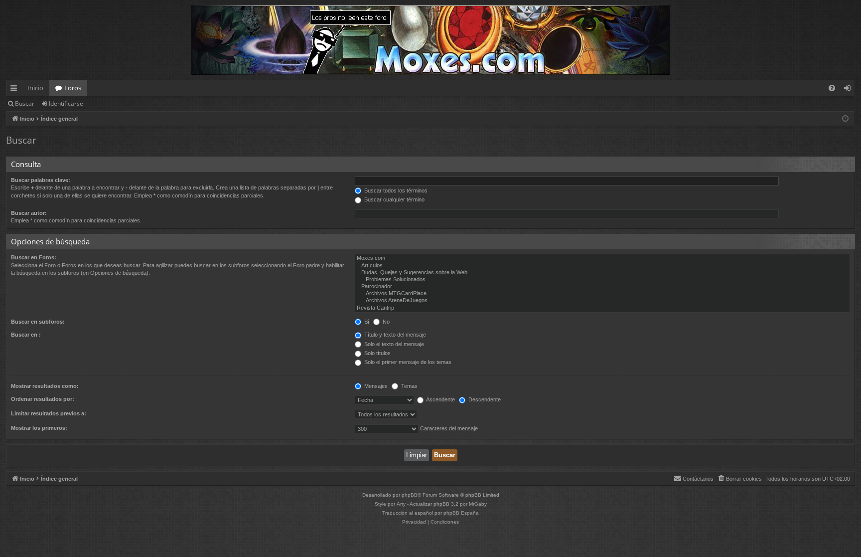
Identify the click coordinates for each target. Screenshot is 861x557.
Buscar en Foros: (33, 257)
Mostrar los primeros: (39, 428)
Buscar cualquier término (394, 199)
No (385, 322)
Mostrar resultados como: (45, 386)
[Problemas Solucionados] (602, 279)
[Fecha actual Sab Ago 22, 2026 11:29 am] (845, 119)
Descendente (484, 399)
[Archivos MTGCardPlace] (602, 293)
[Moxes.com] (602, 258)
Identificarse (66, 103)
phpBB (410, 495)
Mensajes (375, 386)
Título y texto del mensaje (394, 335)
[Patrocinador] (602, 286)
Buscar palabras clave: (40, 180)
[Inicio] (430, 40)
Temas (409, 386)
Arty (401, 504)
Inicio (35, 87)
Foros (72, 87)
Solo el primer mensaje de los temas (407, 362)
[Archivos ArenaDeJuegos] (602, 300)
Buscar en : (26, 335)
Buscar (24, 103)
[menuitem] (832, 88)
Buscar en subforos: (38, 322)
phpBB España (461, 513)
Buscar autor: (29, 213)
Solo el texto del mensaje (393, 344)
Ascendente (440, 399)
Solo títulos (377, 353)
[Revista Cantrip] (602, 308)
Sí (366, 322)
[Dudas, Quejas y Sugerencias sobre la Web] (602, 272)
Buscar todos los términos (395, 190)
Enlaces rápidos (15, 89)
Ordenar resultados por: (42, 399)
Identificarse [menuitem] (849, 89)
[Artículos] (602, 265)
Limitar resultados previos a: (48, 413)
